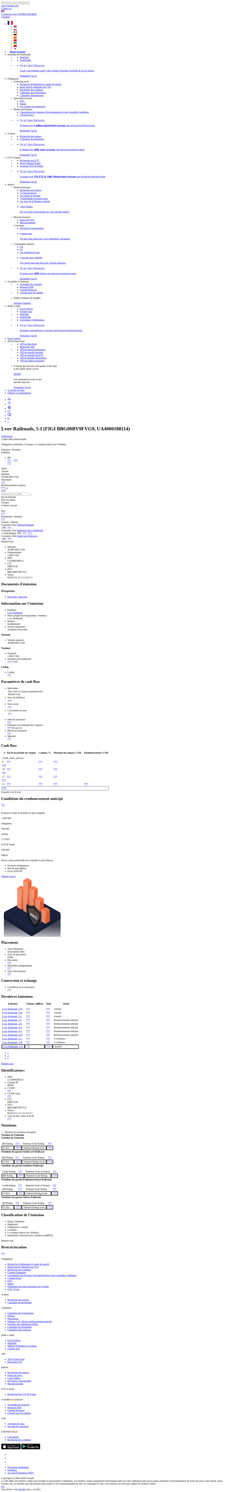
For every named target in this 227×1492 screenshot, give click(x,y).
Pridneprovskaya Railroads (30, 530)
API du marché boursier (31, 352)
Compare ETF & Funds (31, 166)
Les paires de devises (30, 195)
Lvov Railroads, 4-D (12, 1035)
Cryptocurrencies (28, 193)
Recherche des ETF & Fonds (21, 1394)
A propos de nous (16, 390)
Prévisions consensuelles (32, 228)
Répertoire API (27, 347)
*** (9, 460)
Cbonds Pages (27, 115)
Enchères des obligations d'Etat (22, 1324)
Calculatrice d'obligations (32, 320)
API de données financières (33, 358)
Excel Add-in (26, 308)
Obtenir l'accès (8, 876)
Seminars (18, 303)
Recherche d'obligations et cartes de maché (40, 84)
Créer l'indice (13, 1378)
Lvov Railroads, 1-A (13, 1046)
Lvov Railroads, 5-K (12, 1012)
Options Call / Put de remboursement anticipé (29, 1321)
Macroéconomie (28, 222)
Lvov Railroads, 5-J (11, 1020)
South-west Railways (27, 536)
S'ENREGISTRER (27, 14)
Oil (21, 247)
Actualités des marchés (31, 284)
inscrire (21, 1489)
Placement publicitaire (18, 1467)
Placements (12, 1318)
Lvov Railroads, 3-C (12, 1038)
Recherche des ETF (29, 160)
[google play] (30, 1448)
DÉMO (17, 374)
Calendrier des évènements (33, 92)
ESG (22, 101)
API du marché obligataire (32, 349)
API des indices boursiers (32, 360)
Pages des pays (27, 220)
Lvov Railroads (15, 612)
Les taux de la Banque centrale (35, 201)
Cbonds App (26, 311)
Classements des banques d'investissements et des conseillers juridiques (54, 112)
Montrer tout (7, 1063)
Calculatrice (13, 1437)
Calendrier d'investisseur (32, 95)
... (8, 421)
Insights (27, 303)
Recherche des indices (30, 190)
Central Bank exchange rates (34, 198)
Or (21, 249)
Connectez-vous (9, 14)
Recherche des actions (30, 136)
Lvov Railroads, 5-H (12, 1009)
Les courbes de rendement (32, 106)
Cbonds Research (28, 290)
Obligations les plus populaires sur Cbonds (28, 1286)
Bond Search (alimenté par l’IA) (35, 87)
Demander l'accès (22, 387)
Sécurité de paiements (18, 1426)
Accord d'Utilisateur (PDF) (20, 1473)
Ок (2, 1486)
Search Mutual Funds (30, 163)
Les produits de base (30, 252)
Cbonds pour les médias (31, 292)
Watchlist (24, 57)
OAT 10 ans (13, 1289)
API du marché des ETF (32, 355)
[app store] (11, 1448)
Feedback (12, 1470)
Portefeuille (25, 60)
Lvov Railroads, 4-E (12, 1023)
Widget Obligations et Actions (22, 1346)
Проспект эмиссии (17, 597)
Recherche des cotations (31, 90)
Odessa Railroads (25, 525)
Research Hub (27, 287)
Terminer (5, 17)
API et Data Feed (28, 344)
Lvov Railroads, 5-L (12, 1016)
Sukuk (23, 103)
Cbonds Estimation (16, 1272)
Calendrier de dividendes (32, 139)
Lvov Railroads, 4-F (12, 1031)
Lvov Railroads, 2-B (12, 1042)
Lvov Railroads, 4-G (12, 1027)
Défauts (11, 1316)
